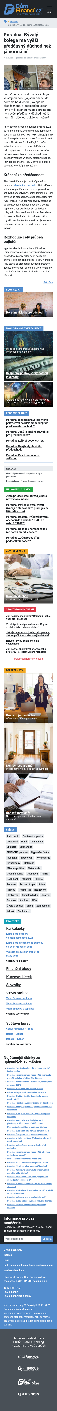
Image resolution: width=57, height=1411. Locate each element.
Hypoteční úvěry (40, 852)
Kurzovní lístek (19, 977)
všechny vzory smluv (17, 1013)
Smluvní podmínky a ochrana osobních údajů (28, 1265)
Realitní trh (25, 889)
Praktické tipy (27, 884)
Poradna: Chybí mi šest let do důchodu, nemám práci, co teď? (27, 1097)
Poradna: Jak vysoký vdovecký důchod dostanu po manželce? (29, 1108)
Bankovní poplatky (33, 836)
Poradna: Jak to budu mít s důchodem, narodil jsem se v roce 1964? (29, 1083)
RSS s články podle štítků (17, 1295)
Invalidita (12, 857)
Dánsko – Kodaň (15, 1038)
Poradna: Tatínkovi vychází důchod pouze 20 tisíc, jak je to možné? (29, 1069)
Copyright (32, 1305)
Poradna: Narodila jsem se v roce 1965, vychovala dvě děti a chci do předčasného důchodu (29, 1076)
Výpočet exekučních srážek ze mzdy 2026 (22, 953)
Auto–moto (13, 836)
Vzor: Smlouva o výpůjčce (20, 1008)
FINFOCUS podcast (17, 852)
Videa (30, 905)
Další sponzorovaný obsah (28, 658)
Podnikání (12, 879)
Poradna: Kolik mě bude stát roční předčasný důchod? (26, 1206)
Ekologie (11, 846)
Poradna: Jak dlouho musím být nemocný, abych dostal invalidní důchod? (28, 1171)
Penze (44, 873)
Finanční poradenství (15, 473)
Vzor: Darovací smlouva (19, 998)
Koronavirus (43, 857)
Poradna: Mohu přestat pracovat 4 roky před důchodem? (26, 1146)
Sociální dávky (30, 895)
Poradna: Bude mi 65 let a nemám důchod (25, 1088)
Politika (39, 879)
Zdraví (10, 911)
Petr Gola (48, 282)
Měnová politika (15, 868)
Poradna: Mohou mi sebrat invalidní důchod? (26, 1197)
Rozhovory (40, 889)
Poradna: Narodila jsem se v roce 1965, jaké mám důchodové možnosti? (28, 1153)
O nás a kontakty (13, 1249)
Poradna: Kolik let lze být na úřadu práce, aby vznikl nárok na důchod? (29, 1139)
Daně (24, 841)
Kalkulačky (15, 928)
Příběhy (11, 889)
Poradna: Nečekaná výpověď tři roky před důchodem (30, 1103)
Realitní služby (12, 481)
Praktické (12, 921)
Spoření (45, 895)
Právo (41, 884)
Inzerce (8, 1254)
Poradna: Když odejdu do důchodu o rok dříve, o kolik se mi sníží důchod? (30, 1192)
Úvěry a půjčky (15, 905)
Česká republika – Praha (19, 1028)
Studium (23, 900)
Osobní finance (15, 873)
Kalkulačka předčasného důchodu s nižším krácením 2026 (24, 944)
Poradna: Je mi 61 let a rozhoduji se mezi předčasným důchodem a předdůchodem (25, 1122)
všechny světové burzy (18, 1044)
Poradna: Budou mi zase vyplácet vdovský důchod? (29, 1201)
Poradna (14, 21)
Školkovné (12, 895)
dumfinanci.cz (26, 1309)
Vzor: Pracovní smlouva (19, 1003)
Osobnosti (32, 873)
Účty (34, 900)
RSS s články (11, 1291)
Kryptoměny (13, 863)
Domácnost (37, 841)
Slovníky (13, 985)
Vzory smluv (17, 993)
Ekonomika (26, 846)
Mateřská (29, 863)
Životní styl (23, 911)
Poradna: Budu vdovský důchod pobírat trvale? (27, 1162)
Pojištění (26, 879)
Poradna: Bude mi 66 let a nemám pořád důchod (28, 1131)
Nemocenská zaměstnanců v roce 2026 (24, 1159)
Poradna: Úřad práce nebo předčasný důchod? (27, 1134)
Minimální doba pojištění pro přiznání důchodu (27, 1127)
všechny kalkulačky (17, 960)
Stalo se (11, 900)
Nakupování (34, 868)
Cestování (12, 841)
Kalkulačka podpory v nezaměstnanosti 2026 (19, 935)
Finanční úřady (18, 968)
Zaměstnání (43, 905)
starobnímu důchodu (25, 185)
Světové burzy (18, 1023)
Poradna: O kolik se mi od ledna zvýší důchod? (27, 1166)
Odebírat (47, 1238)
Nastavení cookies (14, 1270)
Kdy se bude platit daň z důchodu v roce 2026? (27, 1092)
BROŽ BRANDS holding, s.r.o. (32, 1281)
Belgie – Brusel (14, 1033)
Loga (6, 1260)
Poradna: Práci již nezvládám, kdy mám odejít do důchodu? (28, 1115)
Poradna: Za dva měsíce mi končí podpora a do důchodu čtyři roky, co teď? (27, 1178)
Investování (27, 857)
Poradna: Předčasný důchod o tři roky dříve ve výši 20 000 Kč (29, 1185)
